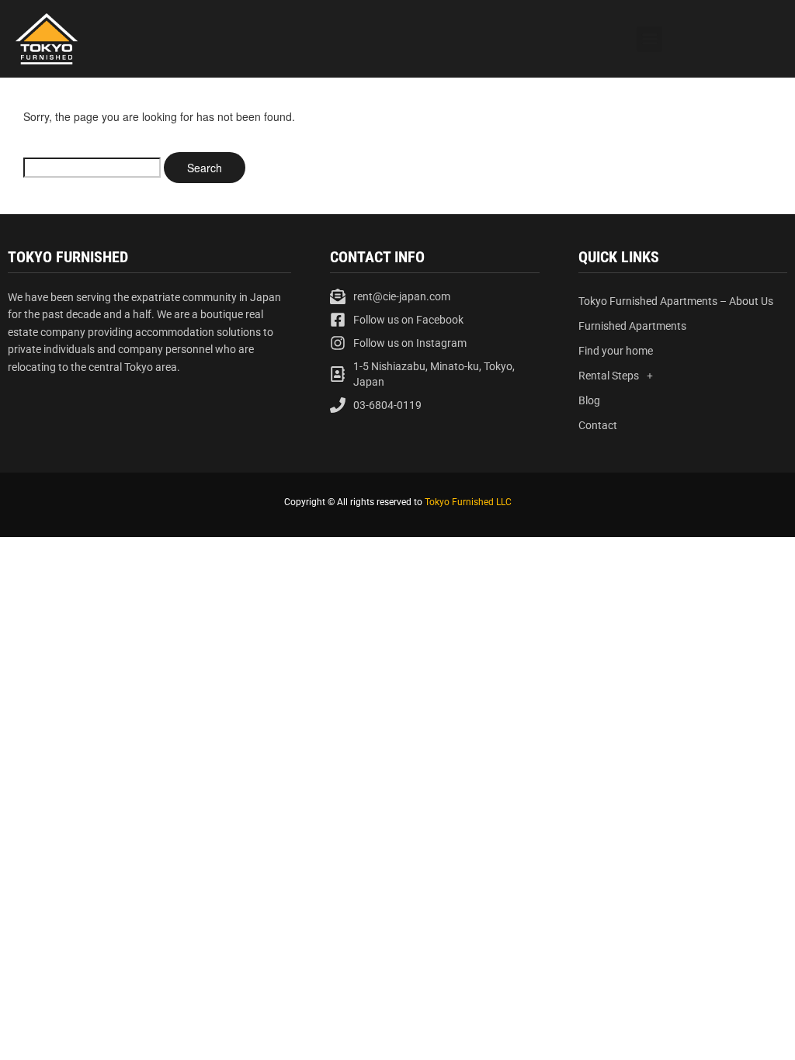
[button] (649, 39)
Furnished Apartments (632, 326)
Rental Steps (608, 375)
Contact (597, 425)
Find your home (615, 351)
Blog (589, 400)
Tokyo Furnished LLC (468, 502)
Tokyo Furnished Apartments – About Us (675, 301)
